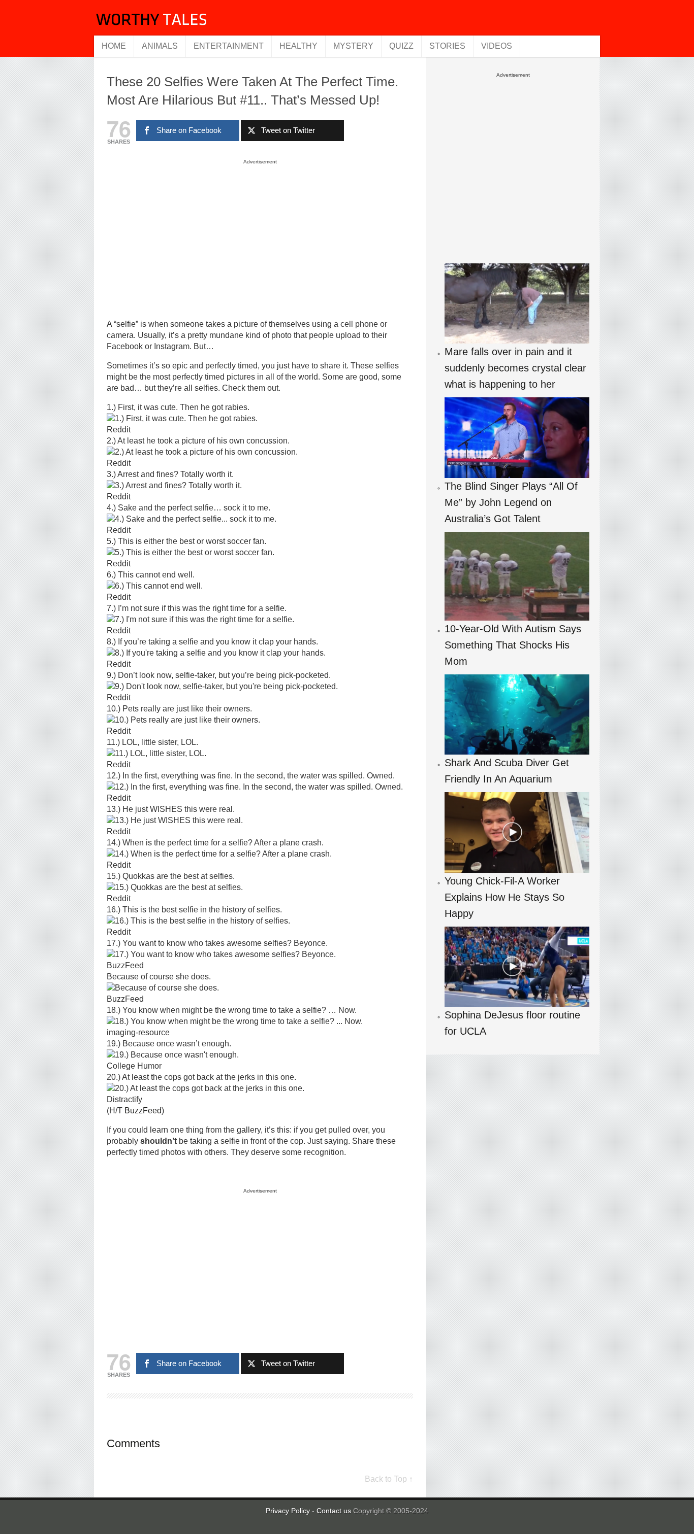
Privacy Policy (288, 1511)
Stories (447, 46)
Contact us (335, 1511)
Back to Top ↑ (389, 1479)
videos (496, 46)
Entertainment (229, 46)
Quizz (401, 46)
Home (114, 46)
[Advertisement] (260, 238)
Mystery (353, 46)
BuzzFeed (143, 1110)
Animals (160, 46)
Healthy (298, 46)
